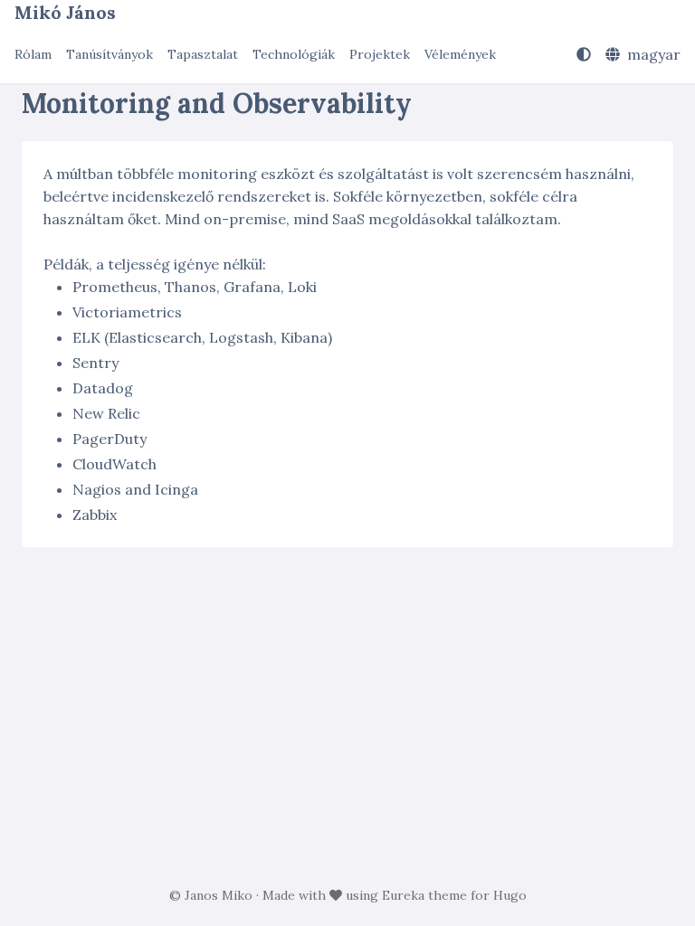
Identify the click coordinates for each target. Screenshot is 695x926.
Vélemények (460, 54)
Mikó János (65, 12)
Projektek (379, 54)
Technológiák (293, 54)
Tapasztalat (202, 54)
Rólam (33, 54)
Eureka (403, 895)
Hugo (510, 895)
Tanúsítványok (109, 54)
